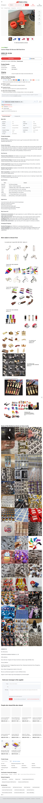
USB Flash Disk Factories (6, 787)
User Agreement (27, 798)
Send (11, 699)
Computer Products (7, 8)
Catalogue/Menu (24, 767)
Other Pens (11, 779)
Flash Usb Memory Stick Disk (7, 792)
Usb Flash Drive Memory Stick (19, 792)
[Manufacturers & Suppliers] (21, 2)
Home (2, 8)
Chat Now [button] (33, 58)
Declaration (33, 798)
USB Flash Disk (19, 8)
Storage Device (13, 8)
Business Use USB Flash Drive (23, 781)
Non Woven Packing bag (36, 767)
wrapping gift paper (4, 767)
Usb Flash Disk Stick (36, 787)
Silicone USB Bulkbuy (30, 792)
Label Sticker (24, 765)
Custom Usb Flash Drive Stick (7, 789)
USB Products (4, 779)
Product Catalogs (17, 761)
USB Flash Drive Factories (17, 787)
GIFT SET (2, 763)
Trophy (23, 763)
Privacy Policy (38, 798)
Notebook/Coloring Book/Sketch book (18, 763)
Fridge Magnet (3, 765)
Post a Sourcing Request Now (33, 699)
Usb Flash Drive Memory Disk (19, 789)
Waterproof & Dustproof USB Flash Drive (9, 781)
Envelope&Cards (14, 767)
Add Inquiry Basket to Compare (22, 42)
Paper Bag (13, 765)
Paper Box (33, 765)
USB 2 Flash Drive (27, 787)
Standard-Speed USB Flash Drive (28, 779)
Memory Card (17, 779)
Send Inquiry (11, 58)
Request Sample (20, 61)
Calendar (33, 763)
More (2, 794)
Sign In (3, 111)
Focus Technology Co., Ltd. (14, 798)
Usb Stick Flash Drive (30, 789)
